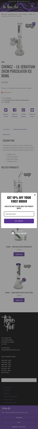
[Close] (35, 195)
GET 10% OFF (19, 221)
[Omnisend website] (19, 232)
